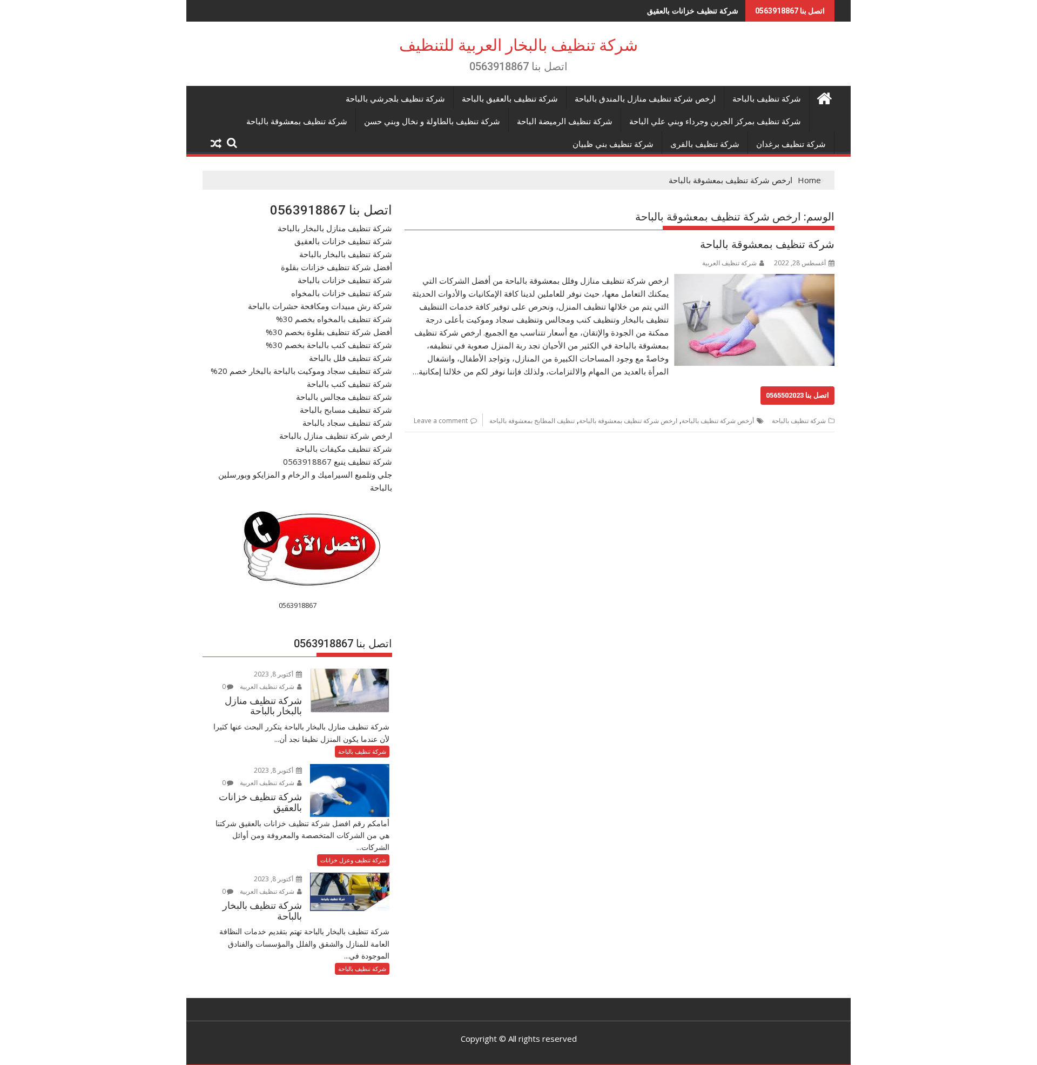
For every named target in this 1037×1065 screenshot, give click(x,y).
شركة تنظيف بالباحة (766, 99)
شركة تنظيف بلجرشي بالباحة (395, 99)
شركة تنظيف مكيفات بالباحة (343, 448)
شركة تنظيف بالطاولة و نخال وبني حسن (432, 121)
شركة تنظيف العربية (729, 262)
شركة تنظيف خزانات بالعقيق (343, 241)
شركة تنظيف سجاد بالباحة (347, 422)
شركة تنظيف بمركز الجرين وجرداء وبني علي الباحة (715, 121)
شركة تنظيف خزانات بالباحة (345, 279)
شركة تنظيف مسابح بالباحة (346, 409)
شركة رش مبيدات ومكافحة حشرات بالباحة (320, 305)
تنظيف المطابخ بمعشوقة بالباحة (532, 420)
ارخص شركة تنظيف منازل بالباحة (335, 435)
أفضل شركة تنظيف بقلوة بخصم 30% (329, 331)
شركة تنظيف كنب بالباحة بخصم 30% (329, 344)
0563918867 (298, 605)
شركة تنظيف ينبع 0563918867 (337, 461)
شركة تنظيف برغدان (791, 144)
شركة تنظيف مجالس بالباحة (344, 396)
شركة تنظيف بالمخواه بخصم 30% (334, 318)
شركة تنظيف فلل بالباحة (350, 357)
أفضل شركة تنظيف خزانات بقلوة (336, 267)
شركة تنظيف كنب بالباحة (349, 383)
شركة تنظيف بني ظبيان (613, 144)
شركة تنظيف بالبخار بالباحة (695, 10)
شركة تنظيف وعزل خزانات (353, 860)
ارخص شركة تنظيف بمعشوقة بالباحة (628, 420)
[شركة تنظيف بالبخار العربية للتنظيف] (824, 97)
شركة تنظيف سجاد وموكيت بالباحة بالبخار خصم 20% (301, 370)
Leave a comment (441, 420)
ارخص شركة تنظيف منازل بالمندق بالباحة (645, 99)
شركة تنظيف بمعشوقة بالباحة (296, 121)
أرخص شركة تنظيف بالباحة (718, 420)
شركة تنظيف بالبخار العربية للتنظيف (518, 45)
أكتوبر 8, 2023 (274, 674)
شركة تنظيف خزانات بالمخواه (341, 292)
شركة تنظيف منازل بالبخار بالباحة (335, 228)
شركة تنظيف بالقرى (704, 144)
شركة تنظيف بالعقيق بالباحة (510, 99)
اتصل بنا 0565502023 (797, 395)
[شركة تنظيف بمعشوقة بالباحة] (754, 280)
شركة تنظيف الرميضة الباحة (564, 121)
